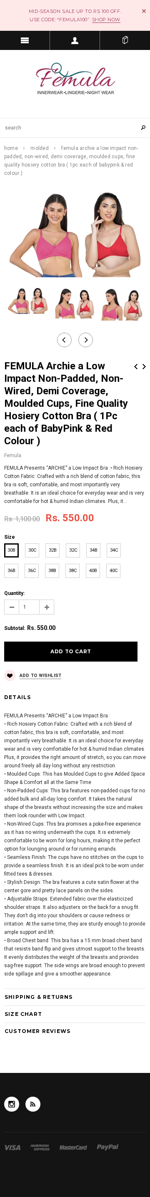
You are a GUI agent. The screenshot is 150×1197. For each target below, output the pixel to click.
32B (53, 550)
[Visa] (13, 1147)
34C (114, 550)
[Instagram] (11, 1104)
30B (11, 550)
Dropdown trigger (75, 40)
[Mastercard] (74, 1147)
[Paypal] (108, 1147)
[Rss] (32, 1104)
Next (144, 366)
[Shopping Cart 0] (125, 40)
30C (32, 550)
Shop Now (106, 19)
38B (52, 570)
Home (11, 148)
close (144, 11)
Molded (39, 148)
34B (94, 550)
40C (114, 570)
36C (32, 570)
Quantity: (14, 593)
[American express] (40, 1147)
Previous (136, 366)
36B (11, 570)
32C (73, 550)
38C (73, 570)
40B (93, 570)
